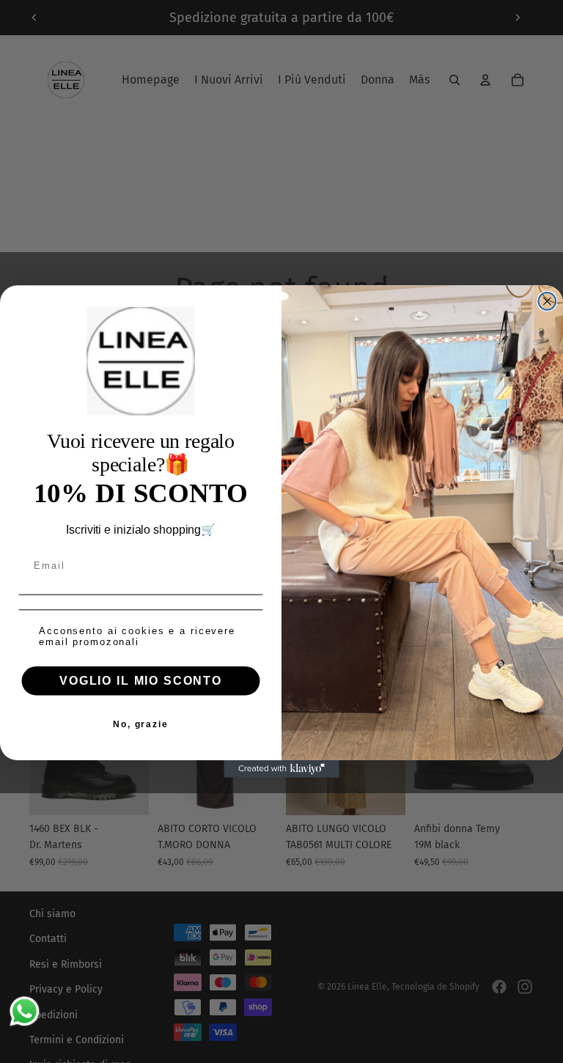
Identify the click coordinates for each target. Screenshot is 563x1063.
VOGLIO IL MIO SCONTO (140, 680)
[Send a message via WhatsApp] (24, 1011)
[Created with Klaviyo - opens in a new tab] (281, 769)
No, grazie (141, 724)
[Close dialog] (547, 301)
